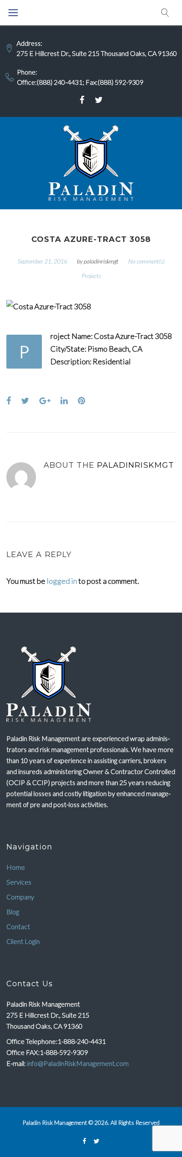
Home (15, 867)
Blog (12, 911)
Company (20, 897)
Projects (91, 275)
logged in (62, 580)
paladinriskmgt (101, 261)
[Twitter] (99, 100)
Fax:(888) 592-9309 (114, 82)
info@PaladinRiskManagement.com (78, 1063)
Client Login (23, 941)
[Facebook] (82, 100)
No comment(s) (146, 261)
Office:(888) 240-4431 (50, 82)
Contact (18, 926)
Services (18, 882)
